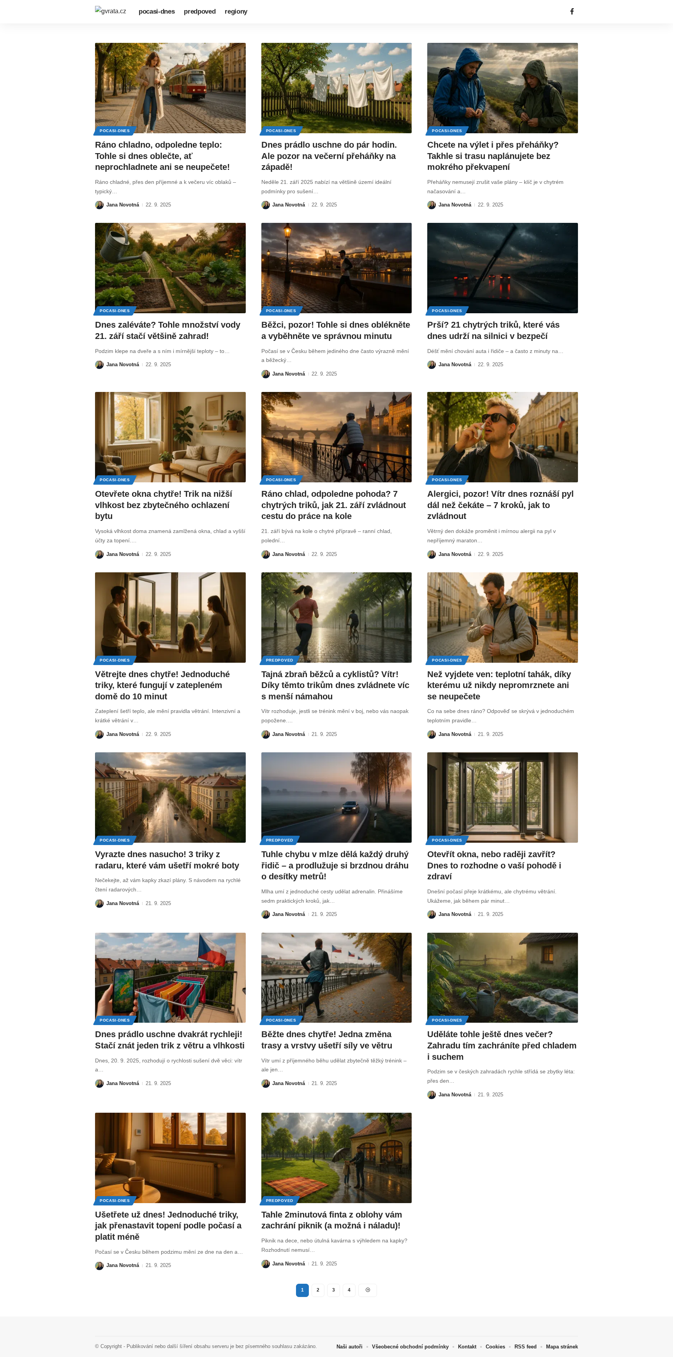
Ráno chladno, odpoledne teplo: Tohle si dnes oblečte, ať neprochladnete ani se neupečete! (162, 156)
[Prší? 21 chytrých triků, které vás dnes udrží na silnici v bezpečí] (502, 268)
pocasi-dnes (115, 131)
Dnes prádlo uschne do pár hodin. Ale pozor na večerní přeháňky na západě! (329, 156)
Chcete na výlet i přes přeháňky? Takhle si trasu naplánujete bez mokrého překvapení (492, 156)
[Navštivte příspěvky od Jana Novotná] (99, 205)
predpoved (279, 660)
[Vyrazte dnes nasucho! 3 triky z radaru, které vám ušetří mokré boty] (170, 797)
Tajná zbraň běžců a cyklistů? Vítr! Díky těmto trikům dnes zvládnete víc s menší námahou (335, 685)
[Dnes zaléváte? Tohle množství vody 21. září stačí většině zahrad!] (170, 268)
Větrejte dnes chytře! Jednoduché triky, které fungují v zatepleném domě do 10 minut (162, 685)
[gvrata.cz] (110, 12)
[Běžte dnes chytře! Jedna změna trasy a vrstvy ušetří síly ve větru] (336, 978)
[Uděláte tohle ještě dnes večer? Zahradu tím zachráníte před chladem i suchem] (502, 978)
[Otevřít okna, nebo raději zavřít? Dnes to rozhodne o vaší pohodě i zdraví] (502, 797)
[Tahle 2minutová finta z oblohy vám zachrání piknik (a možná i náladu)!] (336, 1158)
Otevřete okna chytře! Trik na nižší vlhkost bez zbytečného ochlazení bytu (163, 505)
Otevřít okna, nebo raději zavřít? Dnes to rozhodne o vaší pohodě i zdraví (494, 865)
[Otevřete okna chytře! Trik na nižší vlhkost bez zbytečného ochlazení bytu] (170, 437)
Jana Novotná (122, 205)
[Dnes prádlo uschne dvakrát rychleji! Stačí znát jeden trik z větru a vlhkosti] (170, 978)
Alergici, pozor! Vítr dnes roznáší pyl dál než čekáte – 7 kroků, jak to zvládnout (500, 505)
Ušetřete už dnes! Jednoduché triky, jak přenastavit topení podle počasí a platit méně (168, 1226)
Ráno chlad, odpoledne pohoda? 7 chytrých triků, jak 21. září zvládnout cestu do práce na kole (333, 505)
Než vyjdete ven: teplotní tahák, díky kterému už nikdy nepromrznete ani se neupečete (499, 685)
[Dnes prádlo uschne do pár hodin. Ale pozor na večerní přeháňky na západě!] (336, 88)
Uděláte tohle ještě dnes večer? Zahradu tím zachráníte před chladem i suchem (502, 1045)
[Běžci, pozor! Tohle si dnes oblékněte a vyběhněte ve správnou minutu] (336, 268)
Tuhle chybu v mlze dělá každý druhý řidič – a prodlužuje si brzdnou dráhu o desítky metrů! (335, 865)
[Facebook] (572, 11)
